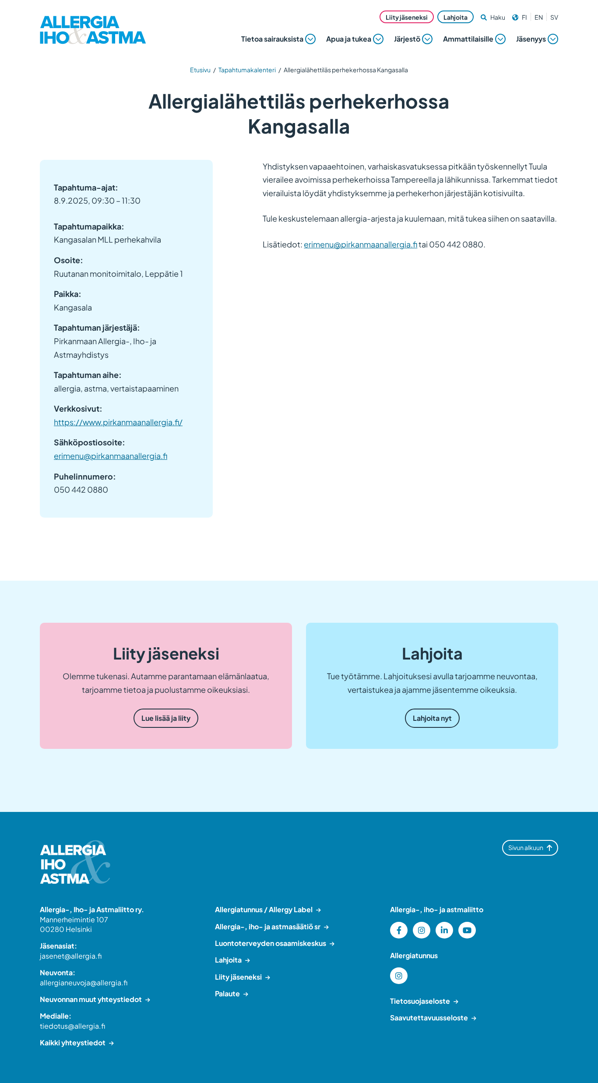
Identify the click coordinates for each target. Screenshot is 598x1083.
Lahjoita (455, 17)
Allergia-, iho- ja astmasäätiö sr (267, 926)
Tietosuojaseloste (420, 1000)
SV (554, 17)
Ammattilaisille (468, 38)
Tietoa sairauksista (272, 38)
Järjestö (407, 38)
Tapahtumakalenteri (247, 70)
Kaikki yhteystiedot (73, 1042)
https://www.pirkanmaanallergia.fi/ (118, 422)
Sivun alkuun (525, 847)
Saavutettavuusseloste (429, 1017)
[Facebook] (399, 930)
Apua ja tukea (348, 38)
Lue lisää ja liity (165, 718)
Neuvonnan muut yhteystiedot (91, 999)
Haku (497, 17)
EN (539, 17)
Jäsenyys (531, 38)
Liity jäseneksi (407, 17)
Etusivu (200, 70)
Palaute (227, 993)
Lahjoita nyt (432, 718)
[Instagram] (421, 930)
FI (524, 17)
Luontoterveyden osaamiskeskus (270, 943)
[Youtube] (467, 930)
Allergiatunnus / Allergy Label (264, 909)
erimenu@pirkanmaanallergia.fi (110, 456)
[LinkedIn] (444, 930)
